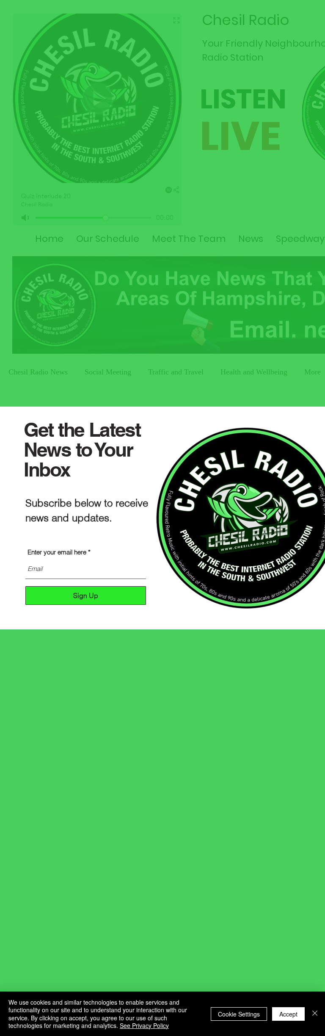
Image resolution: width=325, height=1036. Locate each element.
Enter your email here (57, 552)
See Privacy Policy (144, 1025)
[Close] (315, 1013)
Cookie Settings (239, 1014)
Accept (288, 1014)
